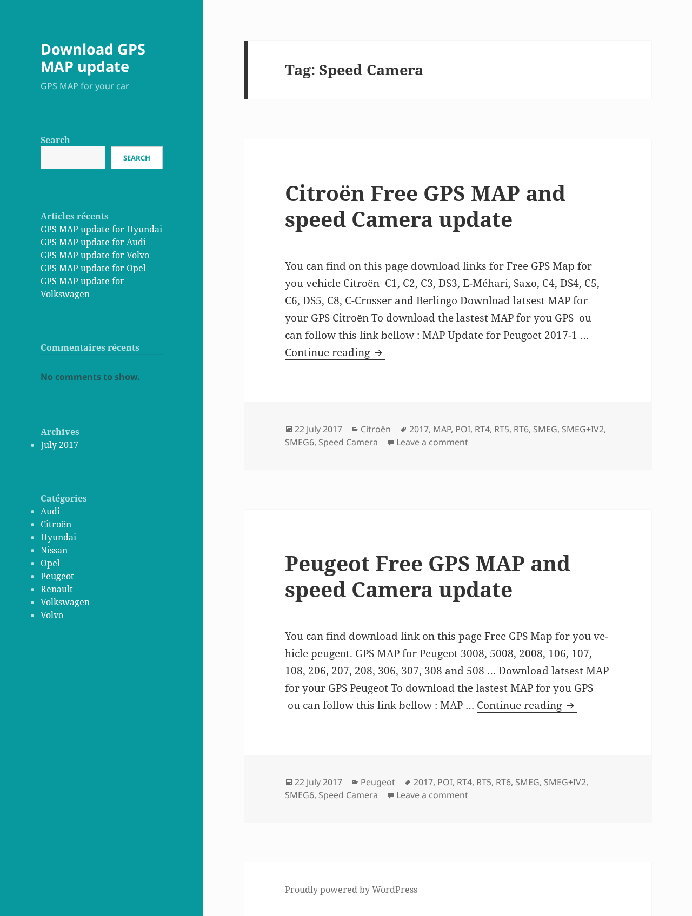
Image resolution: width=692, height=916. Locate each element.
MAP (442, 429)
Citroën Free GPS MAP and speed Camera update (425, 205)
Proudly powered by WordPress (351, 889)
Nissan (54, 550)
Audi (50, 511)
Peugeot (57, 576)
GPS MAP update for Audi (93, 242)
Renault (57, 589)
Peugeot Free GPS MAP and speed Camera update (427, 576)
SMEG (545, 429)
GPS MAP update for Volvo (95, 255)
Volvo (52, 615)
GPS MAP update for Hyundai (101, 229)
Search (55, 140)
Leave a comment (432, 442)
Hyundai (58, 537)
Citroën (56, 524)
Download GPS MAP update (93, 57)
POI (462, 429)
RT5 (501, 429)
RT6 (521, 429)
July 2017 (59, 445)
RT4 (482, 429)
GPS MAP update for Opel (93, 268)
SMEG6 (299, 442)
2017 (419, 429)
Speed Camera (348, 442)
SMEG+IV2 (583, 429)
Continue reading (335, 352)
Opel (50, 563)
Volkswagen (65, 602)
